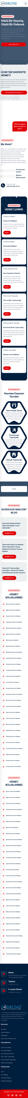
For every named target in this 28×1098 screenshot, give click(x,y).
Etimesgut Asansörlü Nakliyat (13, 815)
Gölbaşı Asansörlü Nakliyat (13, 923)
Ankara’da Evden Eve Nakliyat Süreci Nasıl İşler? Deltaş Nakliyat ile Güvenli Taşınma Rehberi (12, 548)
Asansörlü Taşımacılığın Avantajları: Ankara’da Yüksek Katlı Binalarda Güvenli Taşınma (13, 570)
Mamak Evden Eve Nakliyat (13, 646)
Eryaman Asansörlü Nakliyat (13, 875)
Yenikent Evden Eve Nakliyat (13, 664)
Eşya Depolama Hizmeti (11, 273)
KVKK (2, 1072)
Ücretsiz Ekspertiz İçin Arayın (13, 92)
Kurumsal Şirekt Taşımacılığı (13, 327)
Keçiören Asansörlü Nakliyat (13, 887)
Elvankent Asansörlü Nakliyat (13, 845)
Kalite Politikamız (5, 1032)
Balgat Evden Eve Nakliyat (13, 754)
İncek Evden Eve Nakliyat (12, 682)
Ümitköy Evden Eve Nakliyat (13, 730)
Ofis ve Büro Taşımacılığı (12, 300)
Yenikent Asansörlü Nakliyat (13, 851)
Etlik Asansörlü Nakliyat (12, 827)
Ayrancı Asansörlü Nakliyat (13, 791)
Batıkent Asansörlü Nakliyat (13, 821)
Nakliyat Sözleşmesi (6, 1081)
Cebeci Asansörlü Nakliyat (13, 905)
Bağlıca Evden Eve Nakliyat (13, 610)
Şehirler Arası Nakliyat (11, 354)
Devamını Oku (8, 533)
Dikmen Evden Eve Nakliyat (13, 724)
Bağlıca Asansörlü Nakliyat (13, 797)
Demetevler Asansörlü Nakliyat (14, 881)
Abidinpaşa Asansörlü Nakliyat (14, 839)
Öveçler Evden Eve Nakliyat (13, 616)
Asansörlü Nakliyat (10, 246)
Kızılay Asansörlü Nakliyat (13, 947)
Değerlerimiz (4, 1035)
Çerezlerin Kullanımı (6, 1078)
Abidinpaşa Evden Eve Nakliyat (14, 652)
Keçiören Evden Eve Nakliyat (13, 700)
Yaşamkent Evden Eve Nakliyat (14, 622)
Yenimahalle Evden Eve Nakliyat (14, 748)
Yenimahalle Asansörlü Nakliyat (14, 935)
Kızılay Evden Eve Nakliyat (13, 760)
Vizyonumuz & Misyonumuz (8, 1038)
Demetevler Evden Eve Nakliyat (14, 694)
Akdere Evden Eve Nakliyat (13, 712)
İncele (6, 232)
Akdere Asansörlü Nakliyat (13, 899)
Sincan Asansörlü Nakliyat (13, 929)
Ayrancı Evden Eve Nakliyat (13, 604)
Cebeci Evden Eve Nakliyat (13, 718)
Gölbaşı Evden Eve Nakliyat (13, 736)
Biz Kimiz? (3, 1029)
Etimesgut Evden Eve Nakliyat (13, 628)
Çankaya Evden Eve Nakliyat (13, 706)
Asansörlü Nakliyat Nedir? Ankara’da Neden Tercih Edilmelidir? (11, 525)
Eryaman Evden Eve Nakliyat (13, 688)
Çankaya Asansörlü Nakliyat (13, 893)
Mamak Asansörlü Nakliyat (13, 833)
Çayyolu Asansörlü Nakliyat (13, 863)
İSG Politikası (4, 1075)
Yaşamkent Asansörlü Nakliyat (14, 809)
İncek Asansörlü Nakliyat (12, 869)
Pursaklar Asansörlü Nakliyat (13, 857)
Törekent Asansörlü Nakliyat (13, 953)
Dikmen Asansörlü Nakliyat (13, 911)
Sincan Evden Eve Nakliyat (13, 742)
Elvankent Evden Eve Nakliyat (13, 658)
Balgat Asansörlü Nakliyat (12, 941)
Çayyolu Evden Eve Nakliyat (13, 676)
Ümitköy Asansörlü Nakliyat (13, 917)
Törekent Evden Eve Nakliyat (13, 766)
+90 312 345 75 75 (14, 44)
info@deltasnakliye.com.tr (15, 992)
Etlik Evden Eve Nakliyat (12, 640)
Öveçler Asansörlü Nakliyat (13, 803)
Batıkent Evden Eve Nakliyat (13, 634)
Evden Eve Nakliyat (10, 221)
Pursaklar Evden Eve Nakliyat (13, 670)
